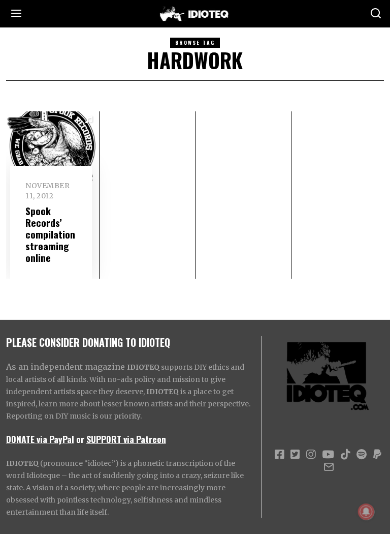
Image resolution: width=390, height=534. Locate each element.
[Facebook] (279, 455)
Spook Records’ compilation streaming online (50, 234)
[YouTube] (328, 455)
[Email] (329, 467)
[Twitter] (295, 455)
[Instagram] (311, 455)
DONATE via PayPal (40, 439)
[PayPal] (377, 455)
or (80, 439)
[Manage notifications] (366, 511)
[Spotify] (361, 455)
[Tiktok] (345, 455)
